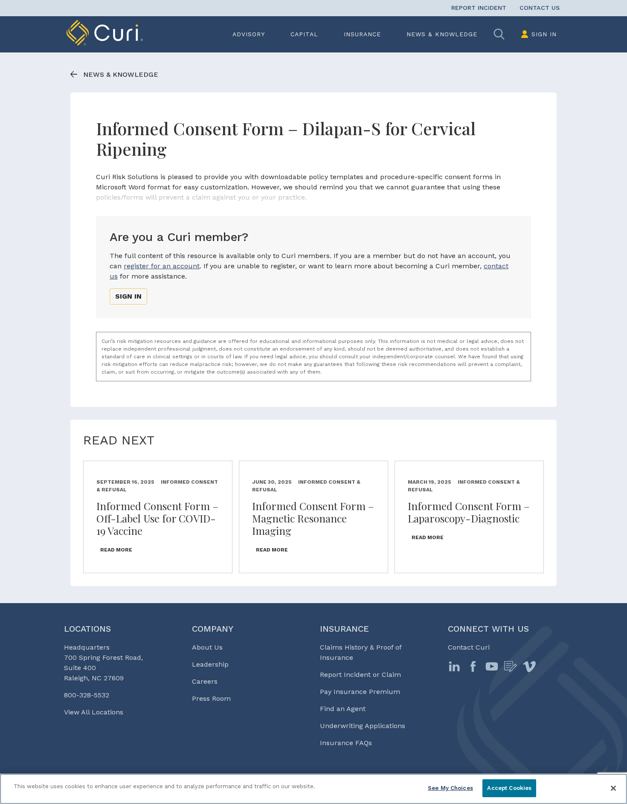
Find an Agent (343, 709)
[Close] (613, 788)
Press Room (211, 698)
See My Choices (450, 788)
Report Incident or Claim (360, 674)
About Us (207, 647)
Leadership (210, 664)
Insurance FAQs (346, 743)
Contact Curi (469, 647)
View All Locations (93, 712)
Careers (205, 681)
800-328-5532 (86, 695)
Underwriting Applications (362, 726)
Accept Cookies (509, 788)
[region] (313, 789)
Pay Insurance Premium (360, 692)
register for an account (162, 266)
